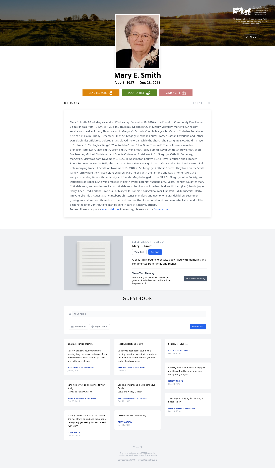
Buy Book (155, 252)
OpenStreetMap (140, 460)
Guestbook (202, 103)
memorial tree (110, 209)
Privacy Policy (129, 455)
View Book (139, 252)
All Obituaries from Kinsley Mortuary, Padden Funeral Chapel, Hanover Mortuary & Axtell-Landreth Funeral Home (251, 21)
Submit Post (198, 326)
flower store (161, 209)
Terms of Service (145, 455)
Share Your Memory (195, 278)
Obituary (71, 103)
